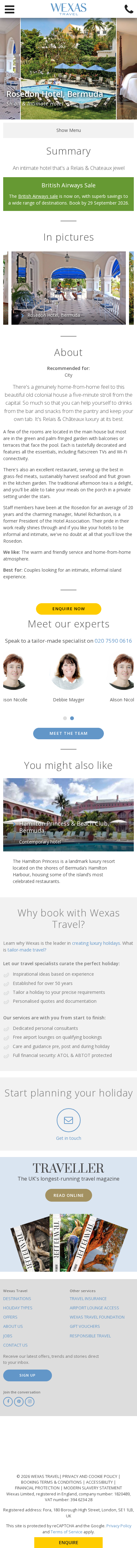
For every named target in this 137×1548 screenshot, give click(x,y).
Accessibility (100, 1482)
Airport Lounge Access (94, 1308)
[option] (68, 68)
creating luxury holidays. (97, 943)
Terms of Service (67, 1532)
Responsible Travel (90, 1336)
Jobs (7, 1336)
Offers (10, 1317)
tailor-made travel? (27, 950)
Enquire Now (68, 608)
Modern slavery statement (93, 1488)
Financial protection (38, 1488)
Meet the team (68, 733)
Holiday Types (17, 1308)
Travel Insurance (88, 1298)
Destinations (17, 1298)
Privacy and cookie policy (90, 1476)
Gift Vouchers (85, 1326)
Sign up (27, 1375)
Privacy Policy (118, 1526)
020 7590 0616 (113, 640)
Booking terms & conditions (52, 1482)
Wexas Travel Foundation (97, 1317)
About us (13, 1326)
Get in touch (68, 1138)
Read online (69, 1195)
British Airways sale (38, 196)
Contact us (15, 1345)
